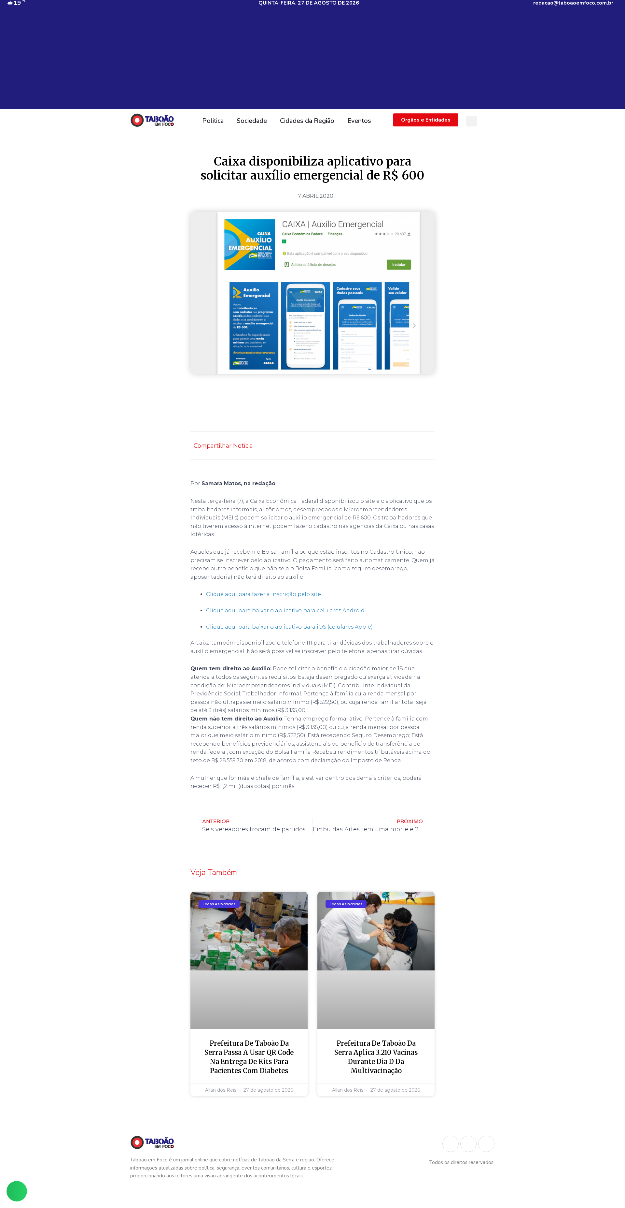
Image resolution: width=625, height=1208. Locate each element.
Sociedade (252, 120)
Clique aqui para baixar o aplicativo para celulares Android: (286, 610)
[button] (471, 121)
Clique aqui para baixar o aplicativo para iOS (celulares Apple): (290, 627)
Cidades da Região (307, 120)
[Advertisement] (312, 63)
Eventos (359, 120)
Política (213, 120)
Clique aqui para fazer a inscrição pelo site (263, 594)
